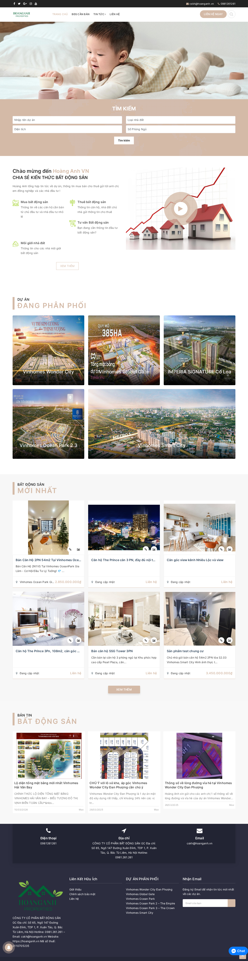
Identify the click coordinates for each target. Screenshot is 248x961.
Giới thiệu (75, 889)
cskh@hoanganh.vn (201, 3)
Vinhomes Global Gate (124, 372)
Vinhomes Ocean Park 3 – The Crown (150, 908)
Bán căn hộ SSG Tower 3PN (112, 651)
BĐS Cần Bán (81, 14)
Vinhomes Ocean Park (140, 898)
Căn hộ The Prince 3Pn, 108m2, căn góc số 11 (50, 651)
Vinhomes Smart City (162, 445)
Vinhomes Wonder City (48, 372)
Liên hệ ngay (213, 14)
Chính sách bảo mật (82, 894)
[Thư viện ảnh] (78, 549)
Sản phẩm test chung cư (185, 651)
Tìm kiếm (124, 140)
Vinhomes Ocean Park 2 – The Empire (150, 903)
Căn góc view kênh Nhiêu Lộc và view (195, 560)
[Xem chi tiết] (70, 549)
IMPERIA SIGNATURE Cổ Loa (199, 372)
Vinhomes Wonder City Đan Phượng (149, 889)
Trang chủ (60, 14)
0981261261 (228, 3)
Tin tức (99, 14)
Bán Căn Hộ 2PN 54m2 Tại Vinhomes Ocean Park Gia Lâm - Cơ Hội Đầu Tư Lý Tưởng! (80, 560)
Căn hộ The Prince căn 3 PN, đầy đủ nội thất (124, 560)
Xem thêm (67, 266)
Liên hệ (115, 14)
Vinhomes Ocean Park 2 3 (48, 445)
